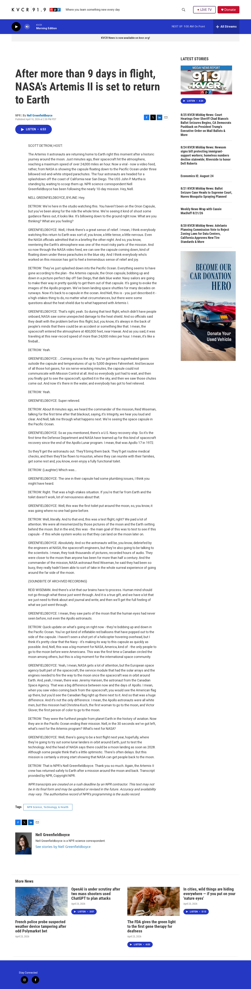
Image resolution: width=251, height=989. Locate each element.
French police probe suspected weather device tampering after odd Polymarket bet (40, 926)
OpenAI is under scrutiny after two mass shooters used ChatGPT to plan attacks (95, 894)
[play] (16, 27)
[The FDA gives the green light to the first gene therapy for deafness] (153, 901)
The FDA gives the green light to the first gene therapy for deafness (151, 926)
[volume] (27, 27)
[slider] (33, 26)
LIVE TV (206, 9)
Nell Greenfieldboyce (39, 115)
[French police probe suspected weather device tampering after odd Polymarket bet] (41, 901)
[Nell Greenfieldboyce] (23, 843)
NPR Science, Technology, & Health (48, 807)
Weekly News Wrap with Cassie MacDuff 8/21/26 (201, 211)
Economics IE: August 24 (197, 176)
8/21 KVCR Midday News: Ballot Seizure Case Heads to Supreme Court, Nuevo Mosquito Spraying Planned (206, 192)
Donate (230, 10)
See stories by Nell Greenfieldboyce (63, 846)
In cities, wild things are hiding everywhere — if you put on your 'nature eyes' (209, 894)
